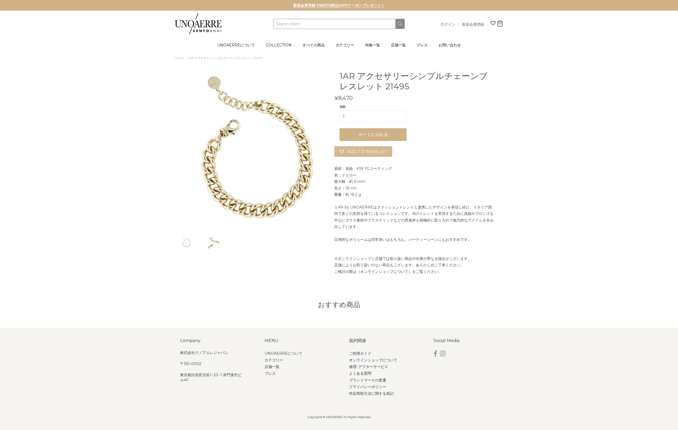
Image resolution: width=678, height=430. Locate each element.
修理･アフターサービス (368, 366)
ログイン (447, 24)
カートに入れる (373, 134)
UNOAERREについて (236, 45)
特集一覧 (372, 45)
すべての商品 (313, 45)
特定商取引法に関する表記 (371, 393)
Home (179, 58)
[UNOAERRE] (198, 23)
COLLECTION (279, 45)
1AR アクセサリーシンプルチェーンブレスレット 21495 (225, 58)
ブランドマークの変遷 (367, 380)
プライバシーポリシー (367, 386)
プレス (422, 45)
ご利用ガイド (360, 353)
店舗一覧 (398, 45)
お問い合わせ (450, 45)
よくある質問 (360, 373)
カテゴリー (345, 45)
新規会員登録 (473, 24)
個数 (343, 107)
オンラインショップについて (384, 271)
